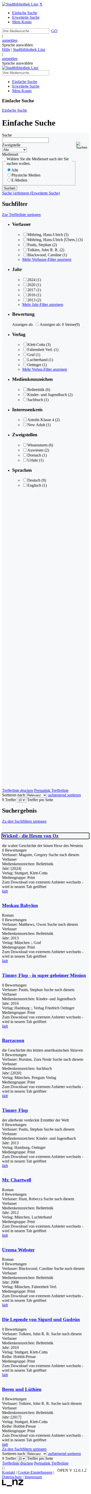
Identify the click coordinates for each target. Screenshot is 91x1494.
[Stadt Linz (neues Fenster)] (13, 1485)
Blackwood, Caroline (44, 255)
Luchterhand (37, 360)
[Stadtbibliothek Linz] (20, 4)
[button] (82, 145)
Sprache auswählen (17, 45)
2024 (31, 280)
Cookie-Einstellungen (35, 1472)
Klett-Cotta (36, 344)
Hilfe (6, 49)
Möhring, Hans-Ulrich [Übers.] (52, 240)
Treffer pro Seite (40, 800)
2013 (31, 300)
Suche (7, 135)
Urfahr (32, 460)
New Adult (36, 425)
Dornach (34, 455)
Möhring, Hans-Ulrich (45, 234)
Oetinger (34, 365)
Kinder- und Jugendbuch (47, 394)
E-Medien (19, 180)
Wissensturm (37, 445)
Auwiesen (35, 450)
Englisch (34, 485)
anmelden (9, 40)
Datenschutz (12, 1477)
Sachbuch (35, 400)
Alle (14, 170)
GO (54, 31)
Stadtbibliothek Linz (29, 49)
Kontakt (8, 1472)
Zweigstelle (11, 145)
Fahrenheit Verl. (40, 349)
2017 (31, 290)
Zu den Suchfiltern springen (24, 821)
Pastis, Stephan (39, 245)
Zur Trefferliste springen (21, 214)
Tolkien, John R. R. (43, 250)
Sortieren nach (13, 795)
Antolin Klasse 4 (40, 420)
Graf (31, 354)
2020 (31, 285)
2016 (31, 295)
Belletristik (35, 389)
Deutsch (33, 480)
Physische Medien (25, 175)
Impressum (33, 1477)
